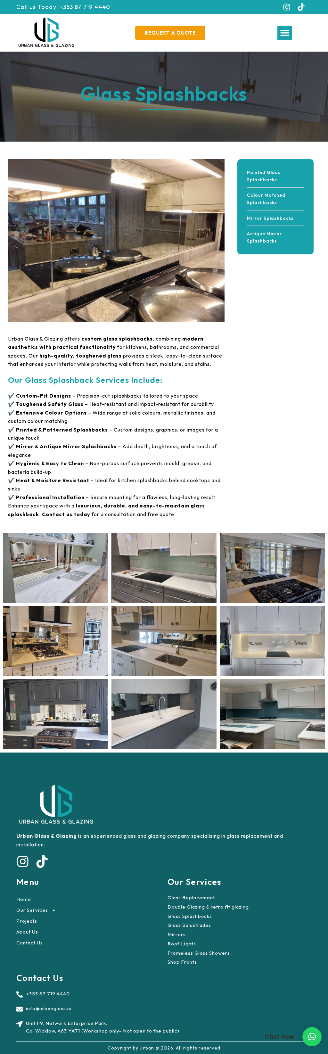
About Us (27, 932)
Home (23, 899)
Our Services (32, 910)
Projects (26, 921)
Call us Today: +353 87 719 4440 (63, 7)
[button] (284, 33)
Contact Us (29, 943)
